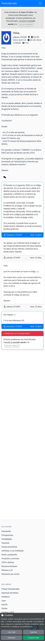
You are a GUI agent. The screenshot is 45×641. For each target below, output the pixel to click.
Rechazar (11, 637)
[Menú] (40, 3)
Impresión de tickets (9, 593)
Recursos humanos (9, 566)
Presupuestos (7, 535)
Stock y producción (9, 554)
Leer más (11, 632)
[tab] (4, 177)
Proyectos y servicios (10, 558)
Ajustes (33, 632)
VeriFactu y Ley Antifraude (12, 550)
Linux (3, 600)
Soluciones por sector (10, 574)
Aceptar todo (33, 637)
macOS (4, 604)
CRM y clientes (7, 562)
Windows (5, 596)
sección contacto (25, 24)
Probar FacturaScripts (10, 589)
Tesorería (5, 543)
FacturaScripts (9, 3)
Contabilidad (6, 539)
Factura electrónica (9, 547)
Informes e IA (7, 570)
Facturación (6, 531)
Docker (4, 608)
